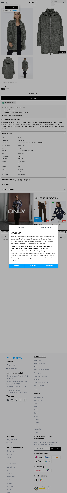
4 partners (40, 241)
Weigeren (33, 266)
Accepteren (49, 266)
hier (19, 255)
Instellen (16, 266)
